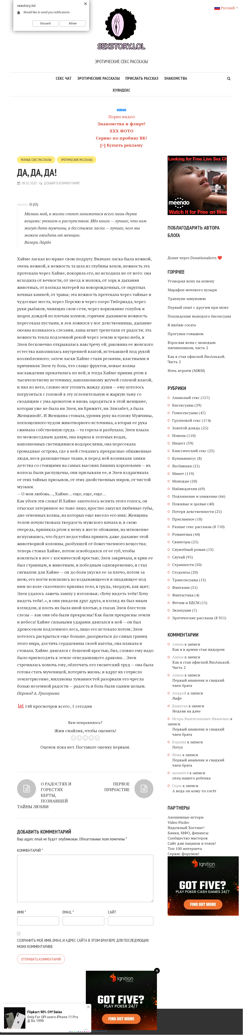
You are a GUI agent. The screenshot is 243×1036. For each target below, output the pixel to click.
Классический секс (189, 450)
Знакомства (175, 78)
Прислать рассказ (141, 78)
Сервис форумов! (183, 853)
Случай (178, 557)
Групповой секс (186, 420)
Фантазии (181, 587)
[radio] (73, 738)
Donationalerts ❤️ (206, 257)
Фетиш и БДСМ (185, 602)
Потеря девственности (193, 511)
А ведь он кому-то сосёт (194, 790)
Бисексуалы (182, 405)
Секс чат (64, 78)
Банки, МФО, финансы (188, 832)
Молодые (180, 481)
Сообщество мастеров (188, 838)
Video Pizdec (178, 822)
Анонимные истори (185, 817)
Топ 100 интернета (185, 848)
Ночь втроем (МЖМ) (186, 370)
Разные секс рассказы (36, 160)
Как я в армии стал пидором (198, 649)
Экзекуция (181, 610)
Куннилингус (184, 458)
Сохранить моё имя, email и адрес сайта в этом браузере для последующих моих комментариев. (83, 943)
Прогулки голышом (185, 333)
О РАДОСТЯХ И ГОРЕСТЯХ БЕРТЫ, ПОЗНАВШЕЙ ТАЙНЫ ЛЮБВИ (44, 795)
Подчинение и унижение (194, 496)
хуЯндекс (121, 90)
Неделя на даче (186, 711)
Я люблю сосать (182, 325)
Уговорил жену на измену (191, 281)
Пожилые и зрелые (189, 503)
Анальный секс (186, 397)
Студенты (181, 572)
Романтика (182, 534)
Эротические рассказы (98, 78)
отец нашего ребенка (191, 778)
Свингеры (181, 541)
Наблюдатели (184, 488)
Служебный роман (189, 549)
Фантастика (182, 595)
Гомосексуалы (185, 412)
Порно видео (121, 116)
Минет (178, 473)
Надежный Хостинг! (186, 827)
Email (68, 912)
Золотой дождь (186, 428)
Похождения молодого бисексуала (199, 316)
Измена (179, 435)
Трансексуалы (185, 579)
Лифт (177, 698)
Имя (21, 912)
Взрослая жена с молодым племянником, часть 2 (191, 345)
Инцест (178, 443)
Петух (177, 747)
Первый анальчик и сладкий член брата (198, 683)
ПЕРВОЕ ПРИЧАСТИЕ (117, 786)
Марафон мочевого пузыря (192, 289)
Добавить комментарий (61, 183)
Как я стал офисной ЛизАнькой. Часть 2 (196, 359)
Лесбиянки (182, 466)
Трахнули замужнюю (187, 298)
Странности (183, 564)
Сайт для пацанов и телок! (192, 843)
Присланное (183, 519)
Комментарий (30, 850)
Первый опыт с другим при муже (198, 307)
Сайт (112, 912)
